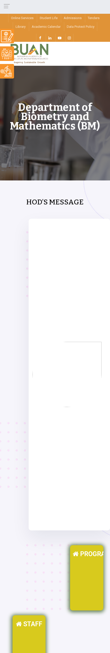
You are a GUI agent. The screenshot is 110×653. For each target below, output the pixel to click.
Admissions (73, 18)
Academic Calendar (46, 27)
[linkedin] (50, 38)
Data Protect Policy (80, 27)
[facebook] (40, 38)
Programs (91, 554)
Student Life (49, 18)
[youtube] (60, 38)
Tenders (94, 18)
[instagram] (69, 38)
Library (21, 27)
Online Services (22, 18)
